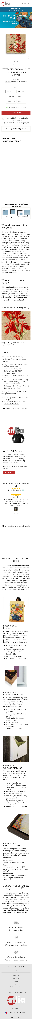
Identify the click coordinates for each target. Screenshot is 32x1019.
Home (15, 65)
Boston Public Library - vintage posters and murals (16, 69)
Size (16, 88)
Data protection (16, 987)
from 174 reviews (15, 490)
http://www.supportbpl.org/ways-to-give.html (15, 402)
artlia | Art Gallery (15, 966)
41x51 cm (21, 97)
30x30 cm (10, 91)
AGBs (16, 981)
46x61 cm (11, 102)
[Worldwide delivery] (16, 952)
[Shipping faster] (16, 923)
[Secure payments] (16, 938)
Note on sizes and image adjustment (16, 129)
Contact (16, 978)
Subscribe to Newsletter (15, 992)
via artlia (9, 472)
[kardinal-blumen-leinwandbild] (27, 212)
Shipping (7, 82)
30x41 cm (21, 91)
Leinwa (27, 216)
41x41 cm (11, 97)
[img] (16, 488)
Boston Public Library (13, 359)
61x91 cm (21, 102)
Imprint (16, 984)
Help (15, 970)
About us (16, 975)
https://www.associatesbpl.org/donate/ (16, 398)
